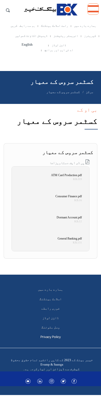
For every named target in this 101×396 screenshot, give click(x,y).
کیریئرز (90, 36)
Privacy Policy (50, 337)
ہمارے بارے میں (85, 26)
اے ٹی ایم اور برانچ (59, 50)
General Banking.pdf (70, 238)
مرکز (90, 92)
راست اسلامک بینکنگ (54, 26)
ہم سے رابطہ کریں (23, 26)
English (27, 44)
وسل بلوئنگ (50, 327)
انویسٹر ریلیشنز (65, 36)
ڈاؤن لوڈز (59, 45)
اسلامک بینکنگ (50, 299)
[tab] (50, 149)
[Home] (50, 8)
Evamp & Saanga (51, 364)
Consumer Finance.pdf (68, 196)
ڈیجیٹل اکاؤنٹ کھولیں (31, 36)
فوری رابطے (50, 308)
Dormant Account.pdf (69, 217)
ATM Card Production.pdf (66, 175)
